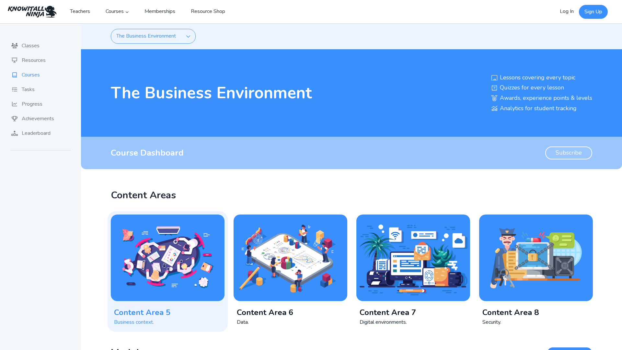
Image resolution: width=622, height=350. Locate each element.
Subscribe (569, 153)
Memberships (159, 11)
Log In (567, 11)
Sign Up (593, 11)
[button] (168, 271)
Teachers (80, 11)
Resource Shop (208, 11)
